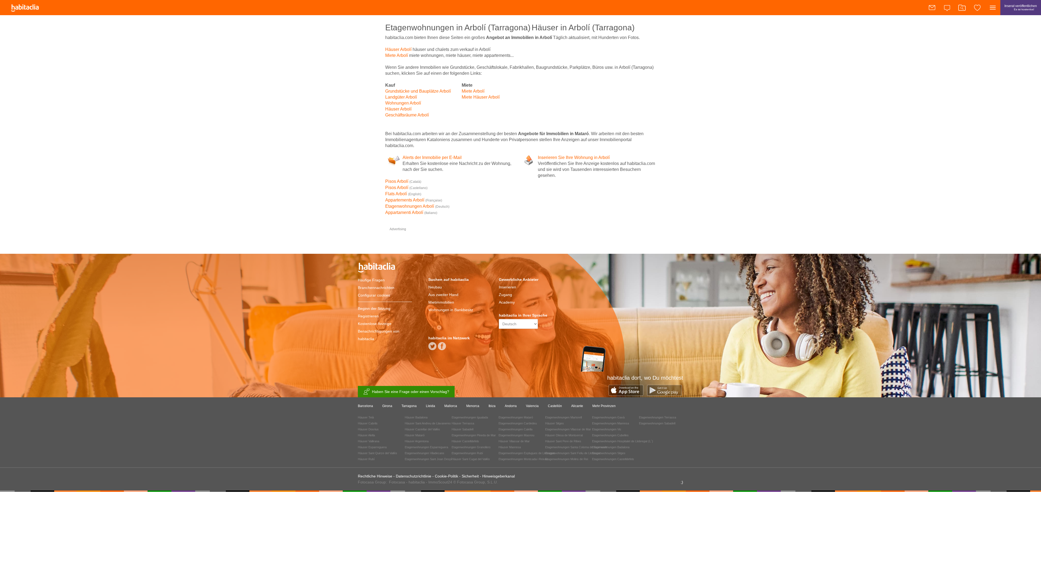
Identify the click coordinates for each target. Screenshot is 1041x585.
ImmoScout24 (440, 482)
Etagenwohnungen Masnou (516, 435)
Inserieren (507, 287)
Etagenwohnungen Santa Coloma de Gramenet (576, 447)
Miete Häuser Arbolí (481, 97)
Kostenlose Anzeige (374, 323)
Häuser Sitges (554, 423)
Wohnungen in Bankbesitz (450, 310)
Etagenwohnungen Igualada (470, 417)
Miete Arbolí (396, 55)
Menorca (472, 406)
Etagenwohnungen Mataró (516, 417)
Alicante (577, 406)
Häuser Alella (366, 435)
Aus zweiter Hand (443, 294)
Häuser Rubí (366, 459)
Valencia (532, 406)
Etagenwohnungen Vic (606, 429)
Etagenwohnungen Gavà (608, 417)
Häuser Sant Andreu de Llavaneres (428, 423)
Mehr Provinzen (604, 406)
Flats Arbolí (403, 193)
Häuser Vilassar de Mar (514, 441)
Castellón (555, 406)
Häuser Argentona (417, 441)
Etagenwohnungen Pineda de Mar (474, 435)
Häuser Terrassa (463, 423)
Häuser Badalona (416, 417)
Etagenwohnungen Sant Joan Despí (428, 459)
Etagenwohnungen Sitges (608, 453)
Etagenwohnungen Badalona (610, 447)
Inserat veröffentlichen (1020, 7)
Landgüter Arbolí (401, 97)
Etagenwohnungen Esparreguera (426, 447)
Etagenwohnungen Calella (515, 429)
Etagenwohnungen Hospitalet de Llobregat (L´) (622, 441)
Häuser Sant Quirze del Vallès (377, 453)
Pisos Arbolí (403, 181)
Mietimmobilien (441, 302)
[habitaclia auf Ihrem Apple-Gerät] (628, 394)
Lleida (430, 406)
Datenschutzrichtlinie (413, 476)
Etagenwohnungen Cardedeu (518, 423)
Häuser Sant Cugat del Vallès (471, 459)
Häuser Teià (366, 417)
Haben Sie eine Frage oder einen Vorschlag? (410, 391)
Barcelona (365, 406)
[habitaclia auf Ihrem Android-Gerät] (664, 394)
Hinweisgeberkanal (498, 476)
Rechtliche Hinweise (375, 476)
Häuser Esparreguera (372, 447)
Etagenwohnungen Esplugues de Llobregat (527, 453)
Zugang (505, 294)
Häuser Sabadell (462, 429)
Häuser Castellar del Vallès (422, 429)
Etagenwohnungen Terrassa (657, 417)
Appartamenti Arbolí (411, 212)
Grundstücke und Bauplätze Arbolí (418, 91)
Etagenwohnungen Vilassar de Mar (568, 429)
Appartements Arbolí (413, 200)
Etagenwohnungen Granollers (471, 447)
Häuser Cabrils (368, 423)
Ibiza (492, 406)
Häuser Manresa (510, 447)
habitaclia (385, 268)
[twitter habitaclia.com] (432, 348)
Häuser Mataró (415, 435)
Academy (507, 302)
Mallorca (450, 406)
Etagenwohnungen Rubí (467, 453)
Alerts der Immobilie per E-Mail (432, 157)
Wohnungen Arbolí (403, 103)
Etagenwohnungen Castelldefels (613, 459)
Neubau (435, 287)
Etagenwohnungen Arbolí (417, 206)
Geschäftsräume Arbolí (407, 115)
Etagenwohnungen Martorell (563, 417)
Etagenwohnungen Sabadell (657, 423)
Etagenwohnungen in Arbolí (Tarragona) (458, 27)
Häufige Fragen (371, 280)
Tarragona (409, 406)
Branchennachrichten (376, 287)
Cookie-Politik (446, 476)
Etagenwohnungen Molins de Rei (566, 459)
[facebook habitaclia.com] (442, 348)
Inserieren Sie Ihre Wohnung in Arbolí (574, 157)
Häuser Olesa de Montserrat (564, 435)
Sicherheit (470, 476)
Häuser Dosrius (368, 429)
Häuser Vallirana (368, 441)
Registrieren (368, 316)
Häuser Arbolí (398, 49)
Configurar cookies (374, 295)
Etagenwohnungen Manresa (610, 423)
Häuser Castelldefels (465, 441)
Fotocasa (397, 482)
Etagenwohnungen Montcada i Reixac (523, 459)
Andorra (511, 406)
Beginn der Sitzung (374, 308)
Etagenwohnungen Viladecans (424, 453)
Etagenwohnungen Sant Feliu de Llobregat (572, 453)
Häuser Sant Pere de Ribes (563, 441)
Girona (387, 406)
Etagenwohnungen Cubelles (610, 435)
